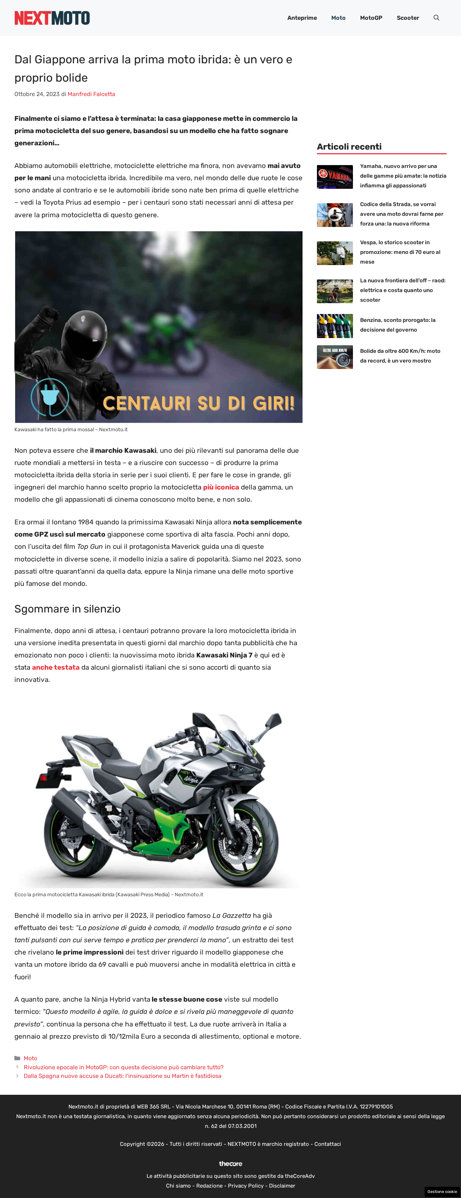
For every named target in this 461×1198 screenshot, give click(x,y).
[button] (436, 18)
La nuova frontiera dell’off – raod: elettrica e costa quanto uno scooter (403, 290)
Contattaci (327, 1144)
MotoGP (371, 17)
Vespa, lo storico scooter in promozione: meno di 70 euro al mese (400, 252)
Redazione (209, 1186)
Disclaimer (282, 1186)
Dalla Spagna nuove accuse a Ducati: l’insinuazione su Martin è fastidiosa (122, 1075)
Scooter (408, 17)
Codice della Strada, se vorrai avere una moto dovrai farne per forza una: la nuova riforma (401, 214)
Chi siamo (178, 1186)
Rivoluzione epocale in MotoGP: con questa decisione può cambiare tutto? (124, 1067)
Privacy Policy (246, 1186)
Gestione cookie (442, 1191)
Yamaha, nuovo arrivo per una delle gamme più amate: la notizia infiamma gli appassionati (403, 176)
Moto (338, 17)
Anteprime (302, 17)
